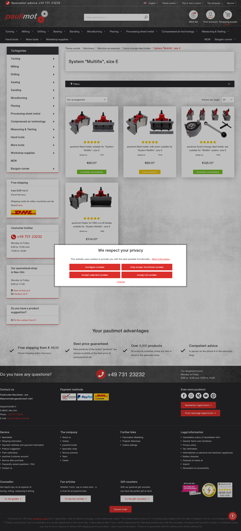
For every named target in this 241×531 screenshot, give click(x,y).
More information (161, 259)
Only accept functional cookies (147, 267)
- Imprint (120, 281)
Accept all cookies (147, 275)
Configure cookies (94, 267)
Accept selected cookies (95, 275)
